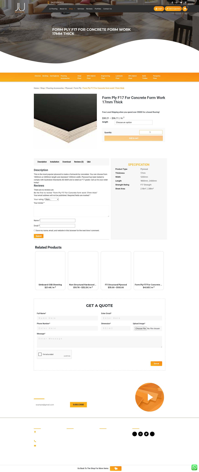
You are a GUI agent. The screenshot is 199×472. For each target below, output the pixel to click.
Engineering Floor (105, 77)
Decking (45, 76)
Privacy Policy (72, 450)
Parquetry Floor (156, 77)
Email (37, 226)
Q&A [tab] (89, 162)
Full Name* (41, 313)
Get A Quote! (174, 9)
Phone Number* (43, 323)
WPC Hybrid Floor (91, 77)
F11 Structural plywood (116, 285)
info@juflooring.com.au (46, 446)
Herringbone (54, 76)
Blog (68, 439)
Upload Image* (139, 323)
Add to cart (133, 138)
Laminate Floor (119, 77)
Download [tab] (67, 162)
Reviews (89, 9)
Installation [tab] (54, 162)
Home (36, 88)
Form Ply (77, 88)
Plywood (68, 88)
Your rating (39, 199)
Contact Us (107, 9)
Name (37, 220)
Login (159, 9)
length (105, 122)
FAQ (68, 442)
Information (71, 435)
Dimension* (106, 323)
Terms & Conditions (75, 454)
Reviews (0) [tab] (79, 162)
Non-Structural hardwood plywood (83, 285)
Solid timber (145, 77)
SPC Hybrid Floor (132, 77)
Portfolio (98, 9)
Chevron (38, 76)
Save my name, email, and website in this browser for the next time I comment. (67, 230)
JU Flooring (53, 9)
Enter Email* (106, 313)
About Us (63, 9)
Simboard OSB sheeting (50, 285)
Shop (71, 9)
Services (81, 9)
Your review (39, 203)
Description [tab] (42, 162)
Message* (41, 334)
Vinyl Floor (79, 77)
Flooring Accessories (65, 77)
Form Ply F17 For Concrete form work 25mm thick (149, 285)
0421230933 (56, 2)
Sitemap (70, 457)
